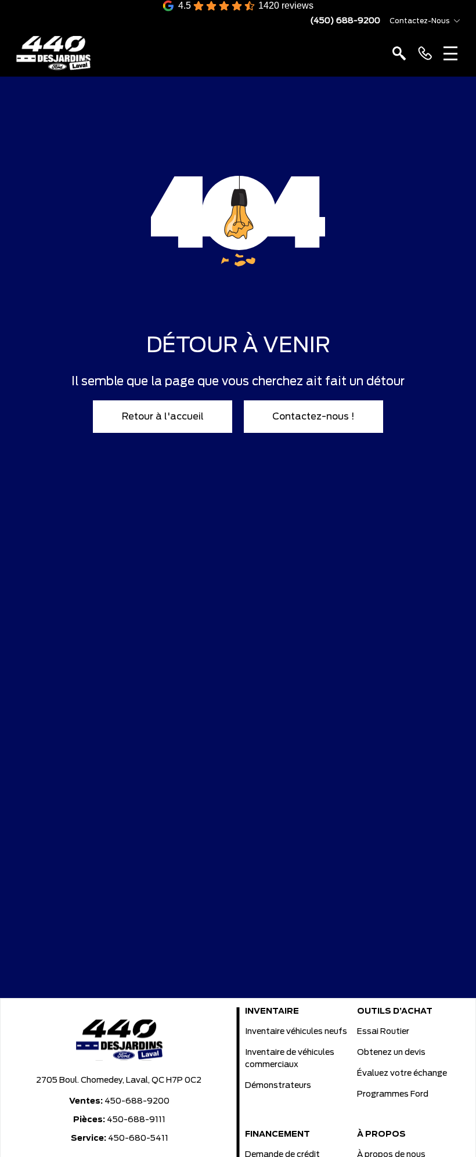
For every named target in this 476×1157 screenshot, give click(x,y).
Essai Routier (383, 1032)
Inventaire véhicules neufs (296, 1032)
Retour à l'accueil (163, 416)
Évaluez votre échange (402, 1073)
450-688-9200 (137, 1101)
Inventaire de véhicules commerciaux (289, 1058)
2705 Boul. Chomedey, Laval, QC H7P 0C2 (118, 1080)
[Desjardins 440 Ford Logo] (53, 53)
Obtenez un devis (391, 1052)
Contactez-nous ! (313, 416)
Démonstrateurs (278, 1086)
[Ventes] (425, 53)
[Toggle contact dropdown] (457, 21)
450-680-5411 (138, 1138)
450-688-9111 (136, 1120)
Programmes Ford (392, 1094)
